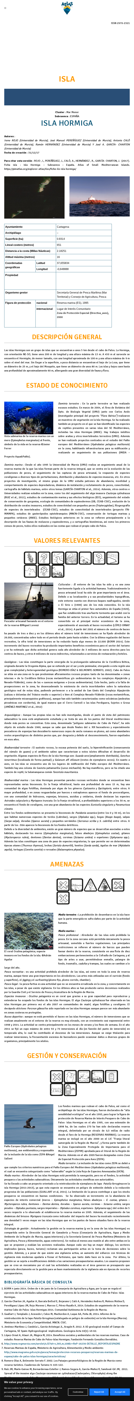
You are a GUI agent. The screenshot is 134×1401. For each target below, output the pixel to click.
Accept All (120, 1392)
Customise (78, 1392)
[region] (67, 1389)
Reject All (99, 1392)
